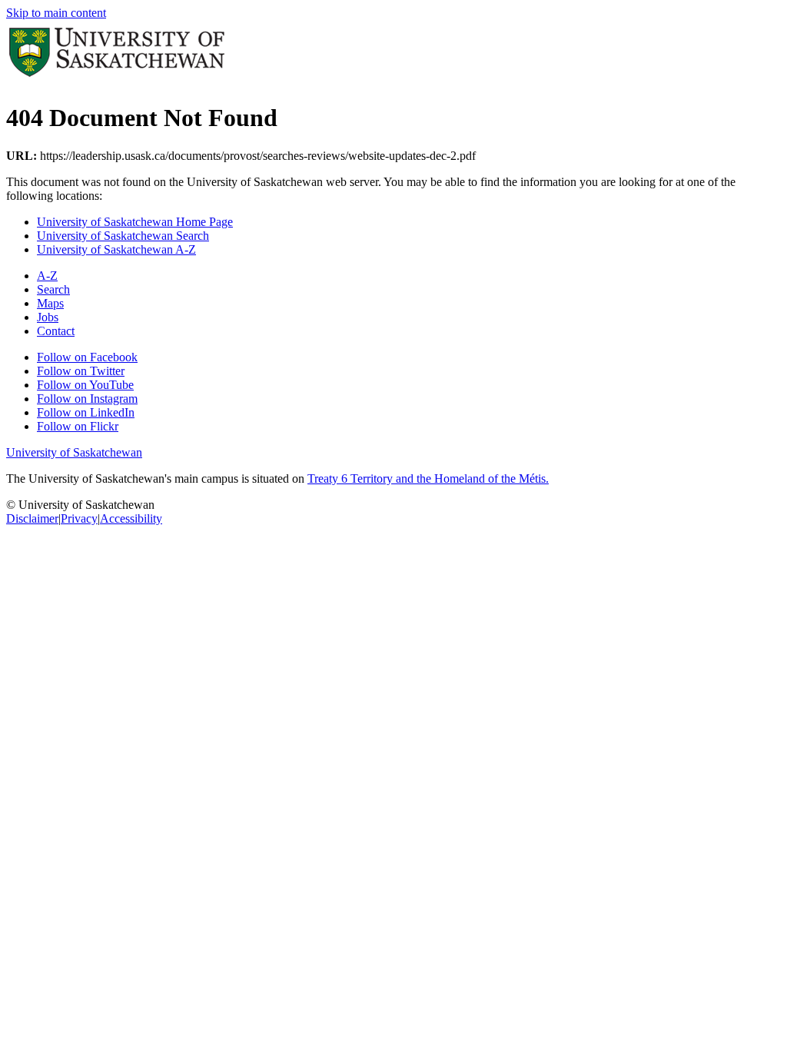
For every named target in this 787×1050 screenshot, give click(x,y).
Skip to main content (56, 12)
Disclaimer (32, 518)
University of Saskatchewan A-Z (116, 249)
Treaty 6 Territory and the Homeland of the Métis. (428, 478)
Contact (56, 330)
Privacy (79, 518)
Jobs (47, 317)
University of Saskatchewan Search (123, 235)
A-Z (47, 275)
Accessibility (131, 518)
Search (53, 289)
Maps (50, 303)
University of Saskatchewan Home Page (135, 221)
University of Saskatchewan (74, 452)
